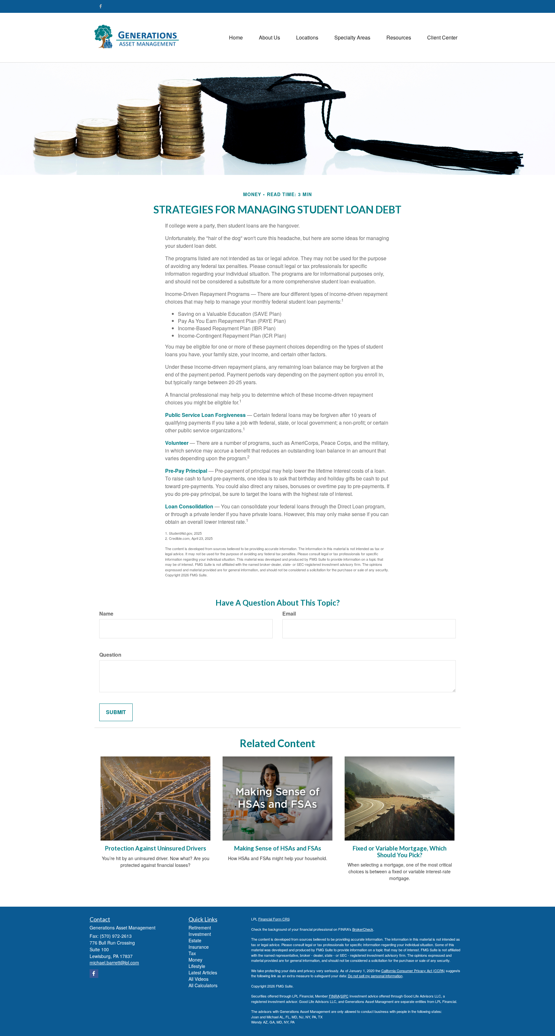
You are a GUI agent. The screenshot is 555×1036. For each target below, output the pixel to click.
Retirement (200, 927)
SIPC (344, 995)
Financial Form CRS (274, 918)
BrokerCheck (362, 929)
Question (110, 654)
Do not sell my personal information (375, 975)
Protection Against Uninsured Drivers (155, 848)
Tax (192, 953)
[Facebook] (100, 6)
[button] (269, 37)
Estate (195, 940)
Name (106, 613)
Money (195, 959)
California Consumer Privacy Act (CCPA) (413, 970)
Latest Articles (203, 972)
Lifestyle (197, 966)
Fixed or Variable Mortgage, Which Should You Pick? (399, 852)
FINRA (334, 995)
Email (289, 613)
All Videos (198, 979)
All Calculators (203, 985)
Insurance (199, 947)
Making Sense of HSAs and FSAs (277, 848)
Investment (200, 934)
